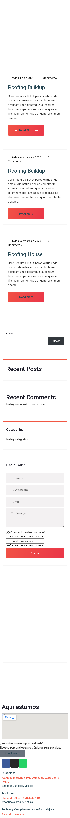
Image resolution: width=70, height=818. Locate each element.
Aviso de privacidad (13, 814)
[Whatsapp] (23, 763)
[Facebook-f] (6, 763)
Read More (26, 130)
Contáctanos (12, 753)
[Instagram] (14, 763)
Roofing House (25, 254)
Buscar (10, 333)
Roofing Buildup (26, 87)
